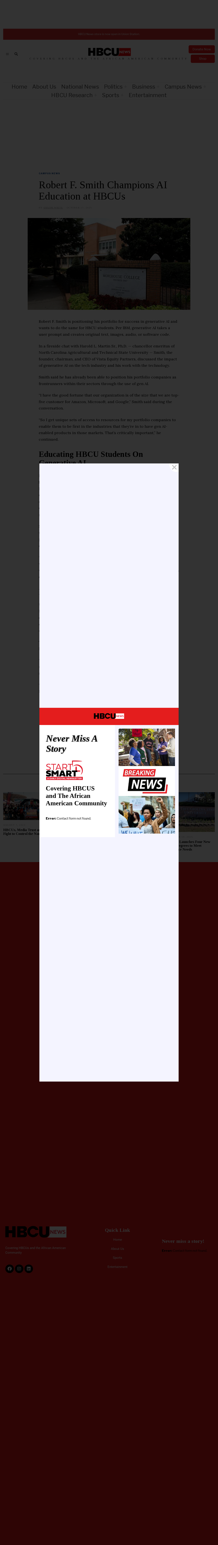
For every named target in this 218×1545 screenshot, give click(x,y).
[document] (109, 772)
